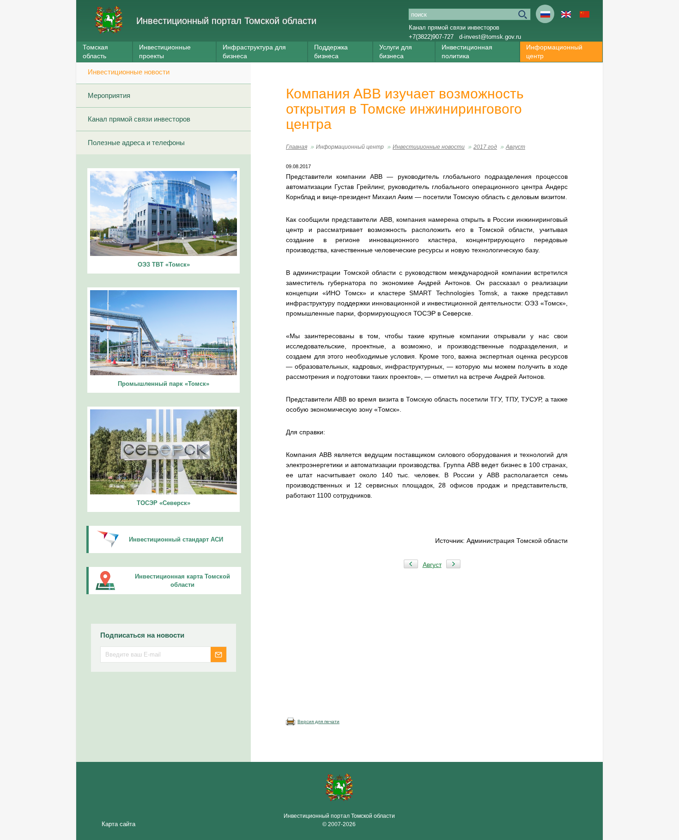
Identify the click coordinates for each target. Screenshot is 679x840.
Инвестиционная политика (467, 51)
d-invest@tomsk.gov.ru (490, 36)
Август (515, 147)
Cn (584, 14)
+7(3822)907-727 (431, 36)
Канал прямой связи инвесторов (454, 27)
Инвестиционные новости (129, 72)
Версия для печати (318, 721)
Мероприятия (109, 95)
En (566, 14)
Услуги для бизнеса (395, 51)
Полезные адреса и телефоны (136, 142)
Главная (296, 147)
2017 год (485, 147)
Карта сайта (118, 824)
